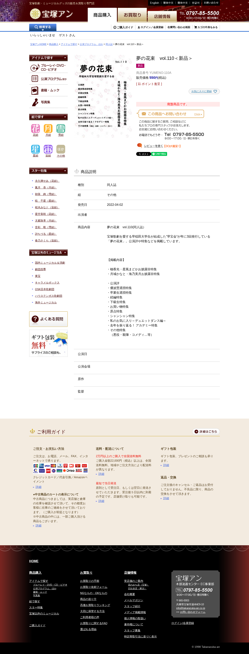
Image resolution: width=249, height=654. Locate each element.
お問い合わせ (210, 3)
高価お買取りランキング (95, 605)
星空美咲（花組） (46, 214)
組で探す (34, 601)
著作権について (133, 624)
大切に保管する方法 (92, 611)
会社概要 (129, 594)
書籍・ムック (40, 592)
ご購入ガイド (125, 27)
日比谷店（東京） (137, 588)
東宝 (37, 276)
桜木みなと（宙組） (47, 207)
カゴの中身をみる (207, 27)
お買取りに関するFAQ (93, 623)
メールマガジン (133, 600)
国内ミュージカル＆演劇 (50, 262)
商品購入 (53, 44)
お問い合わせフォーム (192, 612)
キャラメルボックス (47, 282)
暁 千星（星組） (46, 200)
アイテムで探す (69, 44)
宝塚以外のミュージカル (44, 613)
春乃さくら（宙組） (47, 240)
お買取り (86, 572)
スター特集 (36, 607)
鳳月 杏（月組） (46, 187)
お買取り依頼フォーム (93, 587)
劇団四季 (40, 269)
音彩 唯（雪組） (46, 227)
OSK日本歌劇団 (44, 289)
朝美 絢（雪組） (46, 194)
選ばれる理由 (88, 629)
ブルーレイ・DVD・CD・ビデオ (50, 584)
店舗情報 (130, 572)
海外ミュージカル (46, 302)
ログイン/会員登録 (182, 623)
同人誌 (109, 44)
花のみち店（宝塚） (138, 584)
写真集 (36, 595)
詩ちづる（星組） (46, 233)
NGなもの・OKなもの (93, 593)
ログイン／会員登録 (152, 27)
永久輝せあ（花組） (47, 180)
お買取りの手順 (89, 580)
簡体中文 (183, 3)
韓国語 (195, 3)
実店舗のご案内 (133, 580)
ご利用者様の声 (89, 617)
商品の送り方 (88, 599)
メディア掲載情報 (135, 612)
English (154, 3)
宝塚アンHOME (38, 44)
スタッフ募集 (132, 630)
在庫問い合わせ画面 (178, 27)
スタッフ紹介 (132, 606)
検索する (42, 28)
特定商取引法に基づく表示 (140, 636)
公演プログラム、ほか (91, 44)
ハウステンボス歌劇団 (48, 295)
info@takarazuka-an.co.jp (190, 608)
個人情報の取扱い (135, 618)
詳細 (38, 487)
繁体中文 (168, 3)
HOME (34, 561)
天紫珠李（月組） (46, 220)
